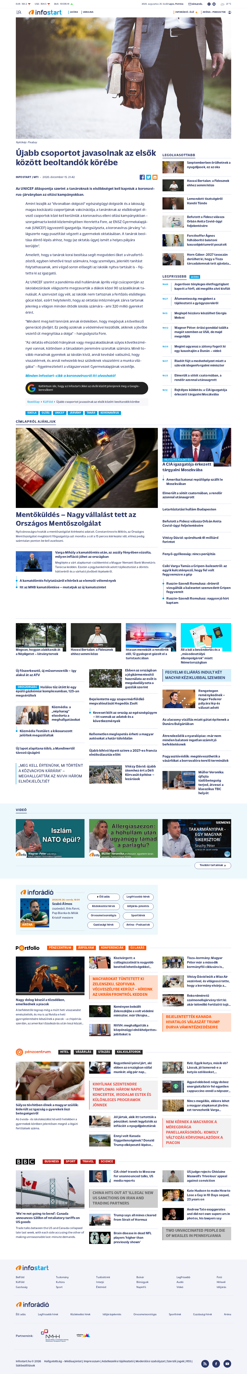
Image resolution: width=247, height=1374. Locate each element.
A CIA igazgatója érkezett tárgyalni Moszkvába (186, 467)
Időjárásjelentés (112, 1314)
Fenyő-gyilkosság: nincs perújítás (188, 554)
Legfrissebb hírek (48, 1314)
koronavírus (110, 412)
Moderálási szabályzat (150, 1361)
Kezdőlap (33, 402)
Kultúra (60, 1282)
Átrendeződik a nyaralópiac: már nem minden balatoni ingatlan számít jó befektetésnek (191, 740)
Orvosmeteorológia (145, 1314)
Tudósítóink (103, 1277)
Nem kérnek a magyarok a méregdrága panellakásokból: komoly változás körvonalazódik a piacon (194, 1132)
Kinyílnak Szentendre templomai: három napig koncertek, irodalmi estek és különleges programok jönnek (122, 1095)
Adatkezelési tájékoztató (118, 1361)
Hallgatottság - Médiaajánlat (63, 1361)
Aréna (227, 1314)
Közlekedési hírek (80, 1314)
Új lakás (137, 947)
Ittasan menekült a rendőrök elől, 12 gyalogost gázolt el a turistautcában (147, 654)
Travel (88, 1161)
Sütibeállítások (25, 1365)
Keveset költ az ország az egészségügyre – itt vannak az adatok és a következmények (125, 717)
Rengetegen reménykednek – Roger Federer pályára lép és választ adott (211, 699)
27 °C (227, 4)
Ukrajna (88, 12)
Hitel (64, 1052)
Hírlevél (221, 1282)
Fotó (219, 1277)
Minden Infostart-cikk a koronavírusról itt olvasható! (70, 376)
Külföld (48, 402)
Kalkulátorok (129, 1052)
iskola (31, 412)
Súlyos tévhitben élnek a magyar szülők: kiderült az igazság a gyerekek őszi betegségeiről (47, 1109)
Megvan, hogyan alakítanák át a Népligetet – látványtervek (38, 652)
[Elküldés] (155, 177)
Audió (180, 1282)
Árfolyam (86, 947)
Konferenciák (112, 947)
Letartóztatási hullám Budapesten (189, 509)
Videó (180, 1287)
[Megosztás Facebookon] (142, 177)
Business (52, 1161)
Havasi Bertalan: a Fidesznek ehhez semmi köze (92, 652)
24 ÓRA (195, 277)
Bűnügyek (142, 1282)
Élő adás (104, 896)
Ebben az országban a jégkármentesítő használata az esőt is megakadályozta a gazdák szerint (140, 679)
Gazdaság (21, 1287)
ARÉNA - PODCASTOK (214, 12)
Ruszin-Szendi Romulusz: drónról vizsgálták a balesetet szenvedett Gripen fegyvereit (198, 588)
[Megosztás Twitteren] (148, 177)
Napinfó (141, 1287)
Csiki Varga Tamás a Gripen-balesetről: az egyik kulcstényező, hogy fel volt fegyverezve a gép (194, 570)
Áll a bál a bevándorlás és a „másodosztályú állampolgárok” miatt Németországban (200, 656)
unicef (59, 412)
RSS (188, 1361)
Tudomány (62, 1277)
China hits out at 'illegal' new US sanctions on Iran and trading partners (123, 1198)
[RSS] (205, 1364)
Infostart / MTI (27, 177)
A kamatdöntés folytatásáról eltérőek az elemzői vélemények (68, 581)
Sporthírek (175, 1314)
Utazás (104, 1052)
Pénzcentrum (60, 947)
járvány (75, 412)
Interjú (100, 1282)
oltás (46, 412)
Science (107, 1161)
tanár (91, 412)
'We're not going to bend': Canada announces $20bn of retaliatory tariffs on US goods (48, 1218)
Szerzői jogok (175, 1361)
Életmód (101, 1287)
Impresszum (92, 1361)
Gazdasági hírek (202, 1314)
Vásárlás (83, 1052)
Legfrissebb (183, 1277)
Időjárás (221, 1287)
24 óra (74, 12)
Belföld (20, 1277)
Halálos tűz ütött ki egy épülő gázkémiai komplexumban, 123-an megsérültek (47, 692)
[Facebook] (216, 1364)
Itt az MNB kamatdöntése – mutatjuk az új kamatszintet (63, 587)
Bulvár (140, 1277)
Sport (70, 1161)
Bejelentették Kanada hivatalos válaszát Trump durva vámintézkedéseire (193, 1022)
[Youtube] (227, 1364)
